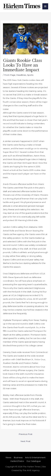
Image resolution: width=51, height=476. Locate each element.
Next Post (25, 441)
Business (18, 457)
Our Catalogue (33, 461)
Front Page (9, 75)
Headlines (21, 75)
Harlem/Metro (17, 461)
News (8, 457)
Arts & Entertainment (35, 457)
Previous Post (25, 434)
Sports (30, 75)
